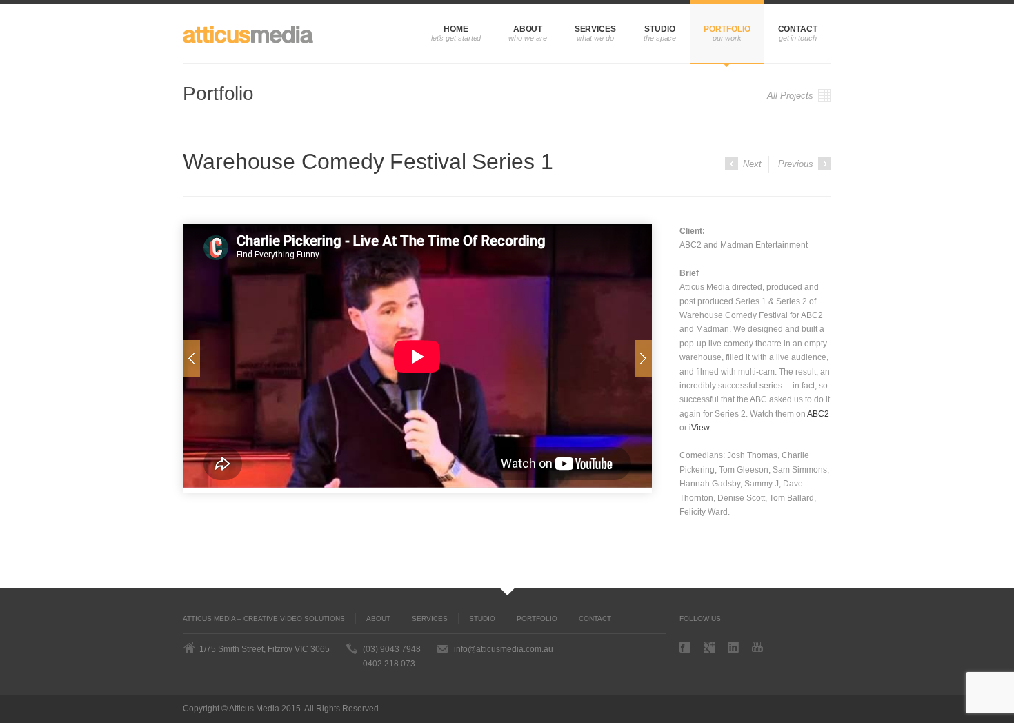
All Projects (791, 95)
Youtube (759, 647)
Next (751, 164)
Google (710, 647)
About (528, 29)
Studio (659, 29)
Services (595, 29)
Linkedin (735, 647)
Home (456, 29)
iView (699, 428)
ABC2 (818, 414)
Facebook (686, 647)
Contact (797, 29)
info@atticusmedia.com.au (503, 649)
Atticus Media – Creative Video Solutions (264, 618)
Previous (797, 164)
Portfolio (727, 29)
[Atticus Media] (252, 33)
